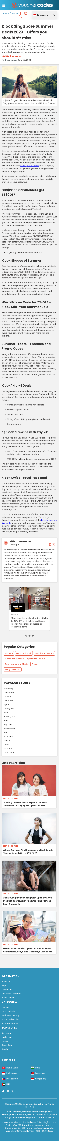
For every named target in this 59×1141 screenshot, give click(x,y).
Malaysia (40, 1073)
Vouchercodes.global (33, 1104)
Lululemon (9, 692)
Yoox (6, 732)
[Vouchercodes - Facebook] (20, 14)
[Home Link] (32, 5)
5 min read (10, 60)
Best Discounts (10, 798)
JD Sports (8, 736)
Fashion (9, 653)
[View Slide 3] (33, 636)
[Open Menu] (4, 5)
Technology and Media (16, 664)
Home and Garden (14, 658)
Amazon (8, 748)
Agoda (7, 704)
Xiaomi (7, 720)
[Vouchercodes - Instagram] (25, 14)
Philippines (12, 1078)
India (37, 1067)
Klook (6, 744)
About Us (6, 981)
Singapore (42, 15)
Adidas (7, 740)
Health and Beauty (44, 653)
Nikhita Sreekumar (12, 56)
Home (6, 13)
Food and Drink (23, 653)
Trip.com (8, 724)
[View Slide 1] (26, 636)
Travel (15, 13)
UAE (8, 1084)
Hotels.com (9, 728)
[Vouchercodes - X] (20, 17)
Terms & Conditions (11, 993)
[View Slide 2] (29, 636)
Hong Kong (12, 1067)
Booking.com (10, 716)
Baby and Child (12, 669)
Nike (6, 712)
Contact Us (7, 989)
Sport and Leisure (36, 658)
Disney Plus (9, 708)
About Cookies (9, 997)
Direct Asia (9, 700)
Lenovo (7, 696)
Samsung (8, 688)
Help (4, 985)
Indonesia (11, 1073)
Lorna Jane (9, 752)
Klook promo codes (29, 165)
